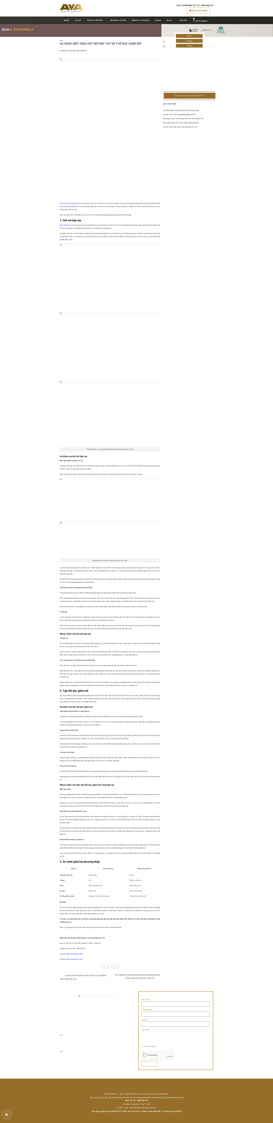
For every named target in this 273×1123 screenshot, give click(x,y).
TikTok (189, 36)
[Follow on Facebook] (131, 1085)
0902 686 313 (207, 5)
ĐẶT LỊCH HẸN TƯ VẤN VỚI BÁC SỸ (189, 96)
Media (158, 20)
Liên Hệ (183, 20)
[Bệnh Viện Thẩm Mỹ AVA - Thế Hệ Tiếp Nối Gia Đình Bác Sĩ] (71, 8)
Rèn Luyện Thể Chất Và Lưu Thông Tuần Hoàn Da (181, 123)
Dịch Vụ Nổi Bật (95, 20)
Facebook (189, 41)
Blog (169, 20)
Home (66, 20)
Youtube (189, 46)
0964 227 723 (194, 5)
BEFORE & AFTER (118, 20)
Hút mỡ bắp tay (65, 225)
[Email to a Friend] (110, 966)
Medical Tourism (140, 20)
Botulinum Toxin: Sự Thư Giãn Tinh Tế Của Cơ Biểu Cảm (183, 118)
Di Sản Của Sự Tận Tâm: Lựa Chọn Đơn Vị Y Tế (180, 127)
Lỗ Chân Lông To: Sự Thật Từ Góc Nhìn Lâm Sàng (181, 110)
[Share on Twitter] (106, 966)
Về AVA (78, 20)
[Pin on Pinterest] (113, 966)
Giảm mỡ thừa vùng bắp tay (69, 203)
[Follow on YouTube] (142, 1085)
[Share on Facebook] (102, 966)
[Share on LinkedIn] (117, 966)
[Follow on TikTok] (136, 1085)
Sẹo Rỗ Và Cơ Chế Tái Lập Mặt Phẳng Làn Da (179, 114)
